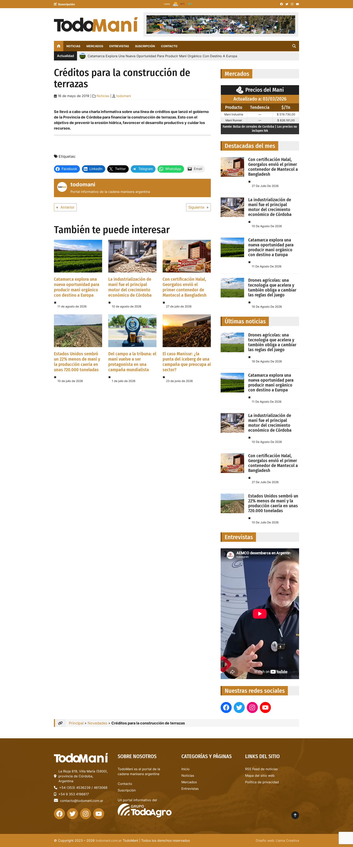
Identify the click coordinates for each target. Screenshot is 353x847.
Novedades (97, 723)
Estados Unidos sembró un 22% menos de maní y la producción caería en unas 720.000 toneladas (77, 361)
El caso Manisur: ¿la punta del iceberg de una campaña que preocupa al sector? (187, 361)
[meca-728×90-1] (220, 24)
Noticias (103, 96)
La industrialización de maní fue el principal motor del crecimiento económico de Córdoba (130, 287)
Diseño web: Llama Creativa (277, 840)
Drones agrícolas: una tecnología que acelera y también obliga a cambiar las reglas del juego (272, 287)
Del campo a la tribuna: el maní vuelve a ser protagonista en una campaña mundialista (132, 361)
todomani (123, 96)
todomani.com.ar (109, 840)
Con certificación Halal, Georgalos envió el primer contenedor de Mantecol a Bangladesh (185, 287)
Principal (76, 723)
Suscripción (66, 4)
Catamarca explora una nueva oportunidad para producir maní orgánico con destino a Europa (76, 287)
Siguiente (196, 207)
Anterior (67, 207)
